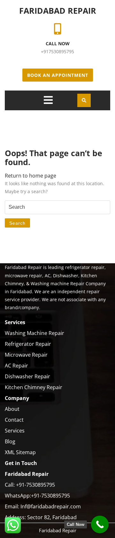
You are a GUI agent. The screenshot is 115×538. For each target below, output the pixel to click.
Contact (14, 419)
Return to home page (30, 175)
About (12, 408)
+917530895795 (57, 51)
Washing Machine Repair (34, 333)
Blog (10, 441)
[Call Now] (100, 524)
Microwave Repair (26, 354)
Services (15, 430)
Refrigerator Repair (28, 343)
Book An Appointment (57, 75)
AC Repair (16, 365)
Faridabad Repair (57, 10)
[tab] (48, 100)
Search (17, 223)
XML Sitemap (20, 452)
